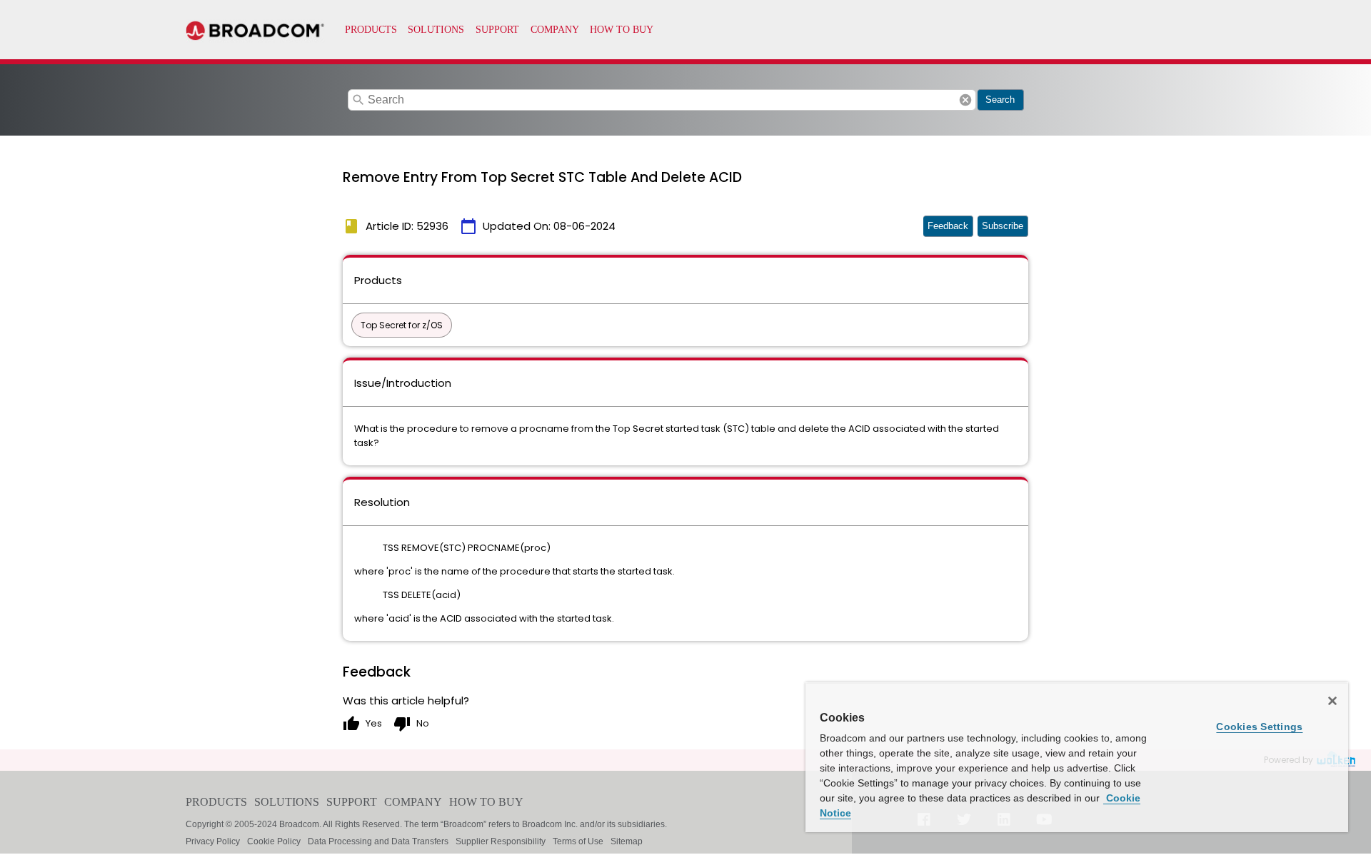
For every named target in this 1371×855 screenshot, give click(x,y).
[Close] (1332, 701)
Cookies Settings (1259, 726)
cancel (965, 100)
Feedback (948, 226)
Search (1000, 99)
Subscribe (1002, 226)
